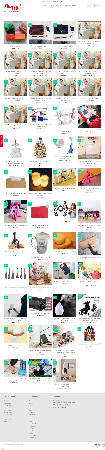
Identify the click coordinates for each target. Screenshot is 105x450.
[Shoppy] (15, 6)
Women (31, 403)
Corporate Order (8, 405)
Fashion (31, 428)
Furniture (31, 412)
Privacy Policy (8, 419)
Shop (52, 5)
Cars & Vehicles (33, 424)
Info (66, 5)
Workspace (32, 414)
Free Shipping (8, 410)
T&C (5, 417)
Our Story (59, 5)
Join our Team (8, 414)
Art (29, 419)
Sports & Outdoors (34, 435)
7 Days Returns (8, 412)
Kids (30, 405)
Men (30, 401)
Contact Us (7, 401)
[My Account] (69, 6)
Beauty (30, 421)
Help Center (7, 421)
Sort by (6, 15)
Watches (31, 433)
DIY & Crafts (32, 426)
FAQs (5, 408)
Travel (30, 417)
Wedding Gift (32, 437)
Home (30, 410)
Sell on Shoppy (8, 403)
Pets (30, 408)
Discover (45, 5)
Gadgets (31, 431)
